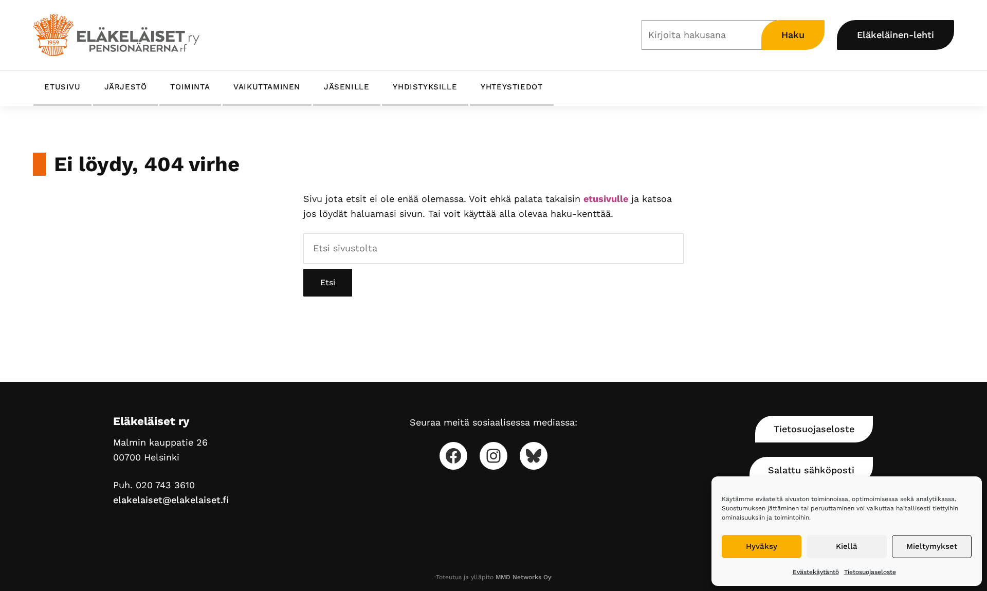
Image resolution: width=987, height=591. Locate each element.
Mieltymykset (931, 546)
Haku (793, 34)
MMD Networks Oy (523, 577)
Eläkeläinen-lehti (895, 34)
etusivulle (605, 198)
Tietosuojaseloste (870, 572)
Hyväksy (761, 546)
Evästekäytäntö (816, 572)
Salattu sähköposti (811, 470)
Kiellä (846, 546)
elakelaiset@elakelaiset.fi (171, 499)
